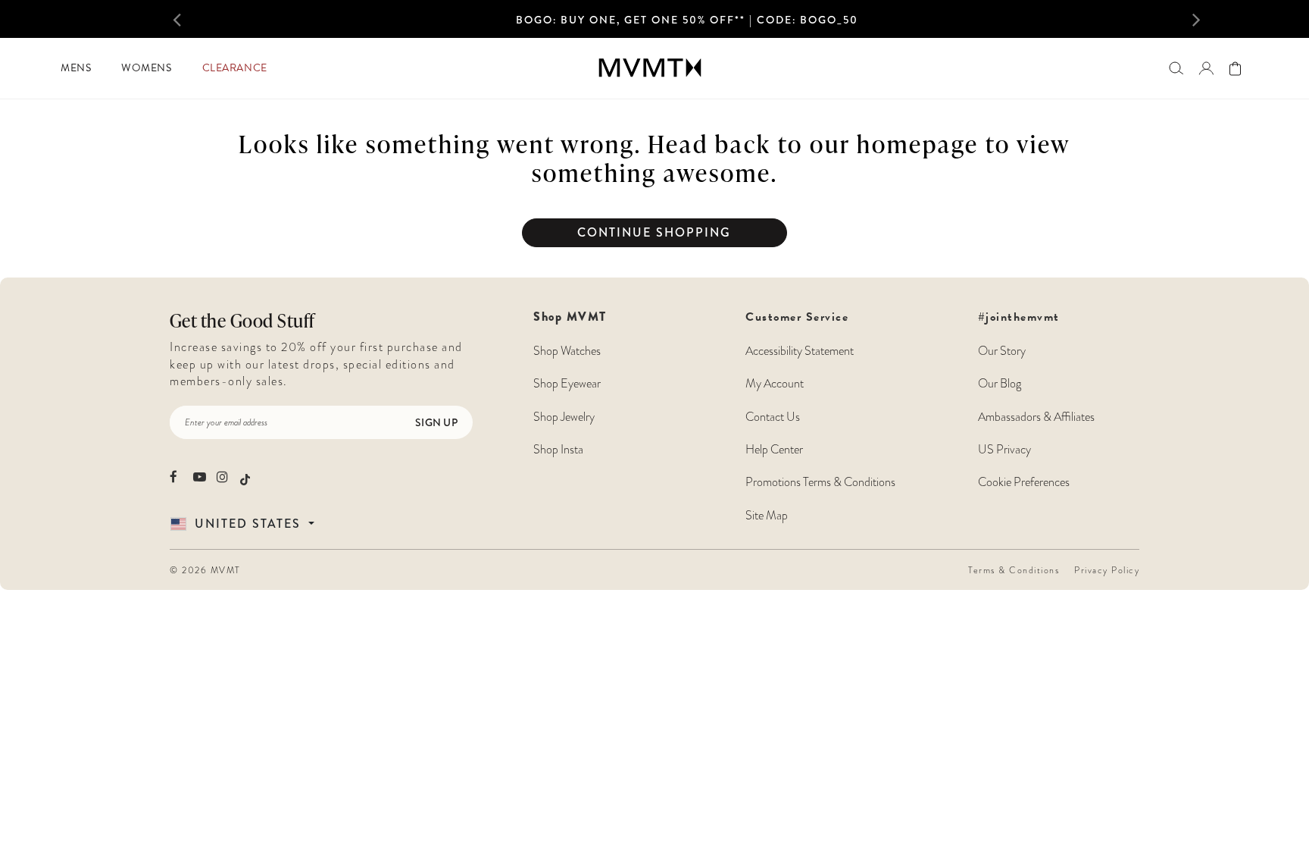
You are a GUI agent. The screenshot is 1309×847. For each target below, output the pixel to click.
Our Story (1002, 351)
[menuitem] (76, 68)
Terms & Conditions (1013, 570)
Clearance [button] (234, 68)
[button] (198, 19)
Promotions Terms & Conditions (820, 482)
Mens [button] (76, 68)
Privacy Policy (1106, 570)
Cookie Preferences (1024, 482)
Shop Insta (558, 449)
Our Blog (999, 383)
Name (173, 305)
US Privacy (1004, 449)
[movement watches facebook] (176, 476)
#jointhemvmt (1019, 317)
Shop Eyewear (567, 383)
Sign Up (436, 422)
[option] (687, 23)
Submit (173, 484)
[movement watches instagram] (223, 476)
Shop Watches (567, 351)
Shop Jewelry (564, 417)
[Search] (1176, 68)
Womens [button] (146, 68)
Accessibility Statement (799, 351)
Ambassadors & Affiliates (1036, 417)
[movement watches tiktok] (245, 478)
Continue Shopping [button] (654, 232)
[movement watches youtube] (199, 476)
